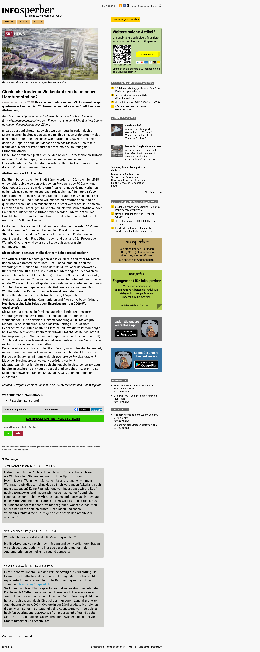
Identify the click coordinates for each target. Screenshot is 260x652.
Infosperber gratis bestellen (125, 19)
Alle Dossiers (152, 192)
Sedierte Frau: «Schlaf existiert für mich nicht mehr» (135, 397)
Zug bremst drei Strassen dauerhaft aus (135, 424)
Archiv (154, 5)
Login (133, 5)
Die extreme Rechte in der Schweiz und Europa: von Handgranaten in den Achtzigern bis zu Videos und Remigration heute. (128, 180)
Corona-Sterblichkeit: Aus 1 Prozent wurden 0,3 (134, 215)
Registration (143, 5)
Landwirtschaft (133, 125)
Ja (7, 433)
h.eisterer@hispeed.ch (34, 584)
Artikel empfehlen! (16, 409)
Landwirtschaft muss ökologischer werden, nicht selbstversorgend (134, 229)
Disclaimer (144, 646)
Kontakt (132, 646)
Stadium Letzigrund (25, 401)
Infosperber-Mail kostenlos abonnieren (108, 646)
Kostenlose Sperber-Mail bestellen (53, 418)
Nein (18, 433)
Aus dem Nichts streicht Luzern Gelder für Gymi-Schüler (136, 416)
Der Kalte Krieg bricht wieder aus (143, 146)
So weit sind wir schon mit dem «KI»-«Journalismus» (132, 97)
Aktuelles (9, 21)
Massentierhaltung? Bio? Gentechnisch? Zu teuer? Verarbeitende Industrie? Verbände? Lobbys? (138, 134)
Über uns (24, 21)
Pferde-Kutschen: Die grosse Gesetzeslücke (130, 108)
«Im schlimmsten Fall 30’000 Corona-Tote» (138, 102)
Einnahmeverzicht (51, 216)
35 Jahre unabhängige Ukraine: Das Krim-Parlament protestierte (137, 90)
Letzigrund (24, 369)
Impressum (156, 646)
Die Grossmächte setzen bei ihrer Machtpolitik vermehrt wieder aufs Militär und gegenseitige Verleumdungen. (141, 155)
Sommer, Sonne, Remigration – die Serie (128, 169)
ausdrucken (51, 409)
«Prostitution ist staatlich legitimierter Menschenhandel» (134, 387)
